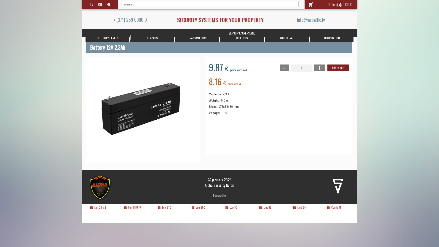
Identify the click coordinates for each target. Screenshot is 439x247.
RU (100, 4)
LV (91, 4)
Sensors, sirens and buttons (242, 35)
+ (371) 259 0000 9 (130, 19)
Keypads (152, 37)
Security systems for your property (220, 20)
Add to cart (338, 67)
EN (108, 4)
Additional (286, 37)
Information (332, 37)
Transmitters (197, 37)
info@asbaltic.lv (311, 19)
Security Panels (107, 37)
